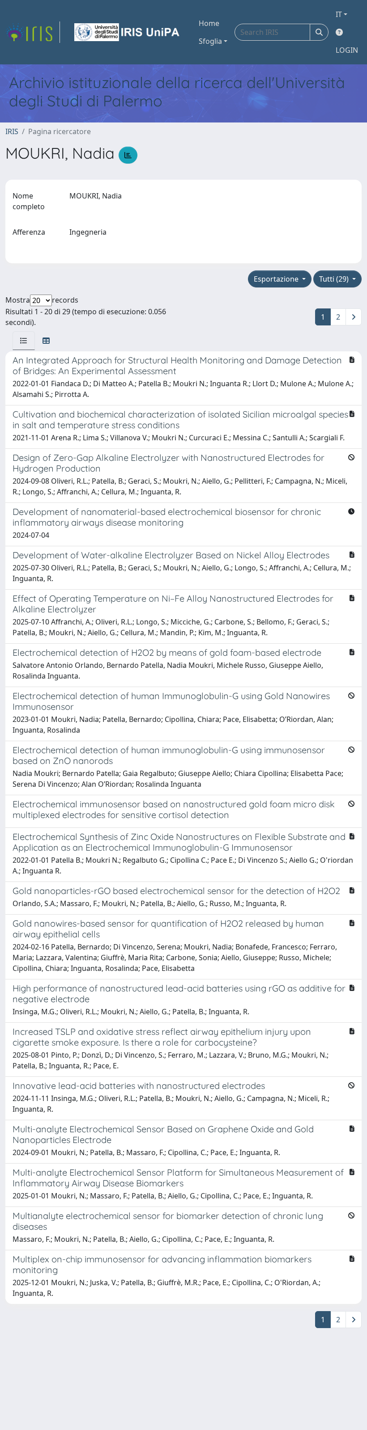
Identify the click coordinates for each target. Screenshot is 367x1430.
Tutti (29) (334, 279)
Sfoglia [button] (210, 41)
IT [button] (339, 14)
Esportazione (277, 279)
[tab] (24, 340)
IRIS (11, 131)
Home (209, 23)
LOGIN (347, 50)
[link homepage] (32, 32)
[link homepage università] (127, 32)
